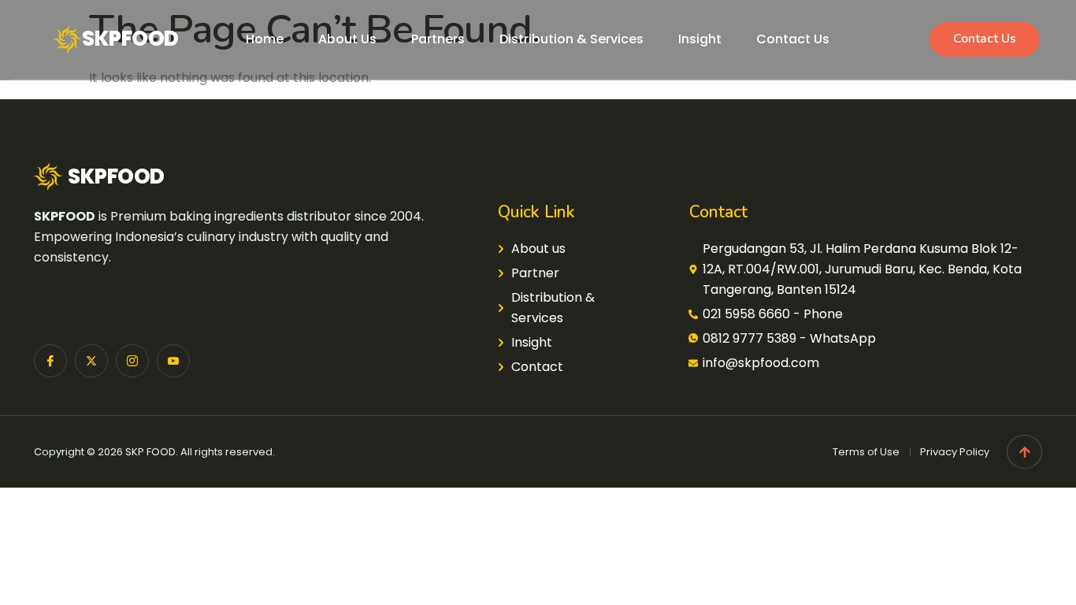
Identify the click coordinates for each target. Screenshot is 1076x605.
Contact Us (792, 39)
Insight (700, 39)
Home (265, 39)
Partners (438, 39)
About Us (347, 39)
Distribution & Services (571, 39)
